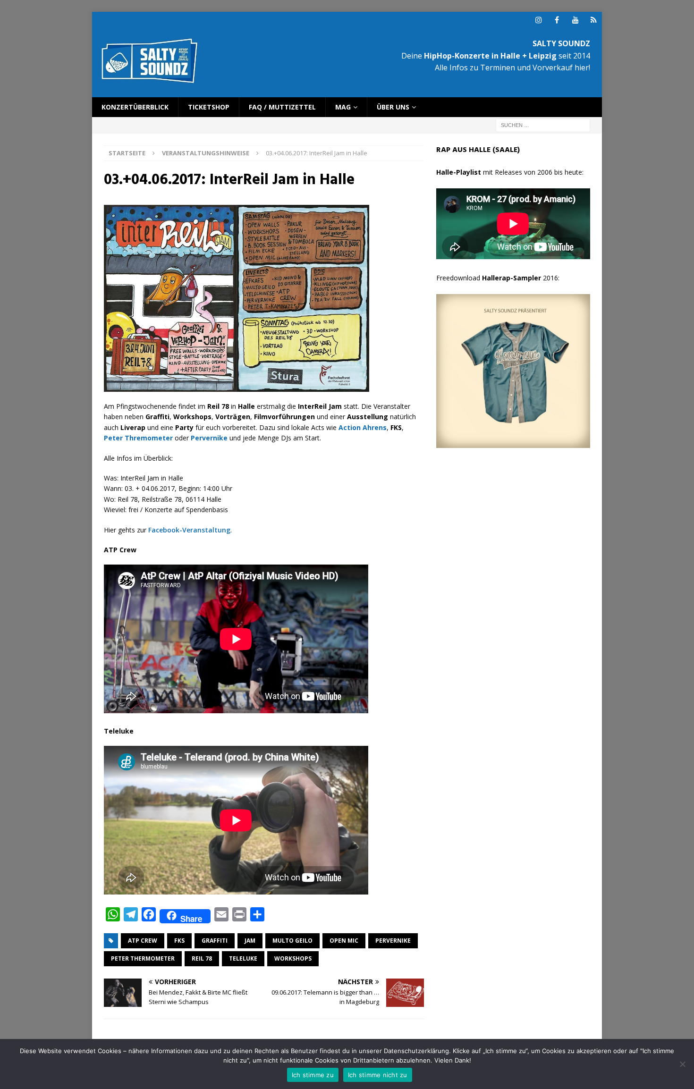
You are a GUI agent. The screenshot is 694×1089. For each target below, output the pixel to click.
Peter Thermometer (143, 958)
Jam (250, 941)
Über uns (393, 106)
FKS (179, 941)
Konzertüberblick (135, 106)
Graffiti (215, 941)
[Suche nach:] (543, 124)
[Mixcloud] (593, 20)
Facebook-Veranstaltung (189, 529)
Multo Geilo (292, 941)
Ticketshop (208, 106)
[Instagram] (538, 20)
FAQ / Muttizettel (282, 106)
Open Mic (344, 941)
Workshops (293, 958)
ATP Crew (142, 941)
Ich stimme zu (313, 1075)
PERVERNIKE (393, 941)
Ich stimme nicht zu (377, 1075)
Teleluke (243, 958)
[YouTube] (575, 20)
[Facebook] (557, 20)
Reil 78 (202, 958)
